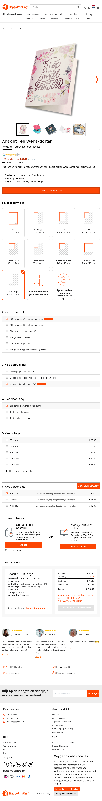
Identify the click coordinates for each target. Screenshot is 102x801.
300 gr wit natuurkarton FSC (23, 331)
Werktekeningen (9, 746)
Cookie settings (58, 732)
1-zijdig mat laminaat (19, 412)
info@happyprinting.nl (15, 721)
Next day (14, 505)
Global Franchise (58, 718)
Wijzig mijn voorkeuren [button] (66, 793)
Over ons (56, 714)
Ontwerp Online (78, 546)
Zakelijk (41, 18)
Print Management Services (63, 742)
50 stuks (14, 446)
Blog (5, 753)
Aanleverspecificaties (11, 742)
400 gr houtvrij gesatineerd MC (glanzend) (29, 349)
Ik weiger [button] (75, 789)
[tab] (7, 148)
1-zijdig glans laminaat (20, 418)
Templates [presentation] (19, 147)
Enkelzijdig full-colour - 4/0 (22, 371)
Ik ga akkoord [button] (61, 789)
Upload (23, 545)
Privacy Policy (57, 725)
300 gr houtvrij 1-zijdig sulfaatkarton (26, 319)
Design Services (58, 749)
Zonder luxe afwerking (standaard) (25, 405)
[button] (97, 79)
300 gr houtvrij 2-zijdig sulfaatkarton (26, 325)
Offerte (88, 18)
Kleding (88, 14)
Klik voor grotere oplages (21, 471)
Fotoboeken (75, 14)
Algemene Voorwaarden (61, 721)
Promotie (55, 18)
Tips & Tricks (89, 535)
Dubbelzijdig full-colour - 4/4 (23, 384)
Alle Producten (14, 14)
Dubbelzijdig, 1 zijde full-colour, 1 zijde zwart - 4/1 (33, 377)
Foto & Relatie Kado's (54, 14)
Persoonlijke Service (60, 746)
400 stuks (14, 464)
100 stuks (14, 452)
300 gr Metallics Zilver (20, 337)
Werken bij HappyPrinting (62, 729)
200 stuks (14, 458)
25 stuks (14, 440)
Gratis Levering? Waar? (88, 485)
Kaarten (29, 18)
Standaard (14, 493)
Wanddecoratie (32, 14)
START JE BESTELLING (51, 190)
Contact (6, 749)
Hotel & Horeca (72, 18)
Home (5, 29)
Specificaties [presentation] (33, 147)
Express (13, 499)
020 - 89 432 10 (12, 714)
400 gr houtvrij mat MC (20, 343)
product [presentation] (7, 147)
